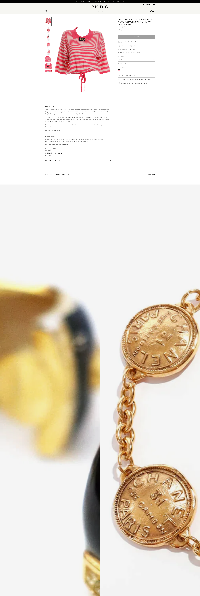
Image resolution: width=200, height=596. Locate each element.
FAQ (137, 83)
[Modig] (100, 6)
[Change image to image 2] (48, 30)
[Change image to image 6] (48, 59)
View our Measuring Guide (142, 79)
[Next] (123, 1)
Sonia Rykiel (121, 27)
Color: (121, 68)
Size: (121, 56)
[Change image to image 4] (48, 45)
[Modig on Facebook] (144, 4)
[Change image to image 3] (48, 37)
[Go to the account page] (150, 11)
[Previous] (76, 1)
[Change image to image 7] (48, 66)
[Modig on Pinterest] (148, 4)
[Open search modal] (46, 11)
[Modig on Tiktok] (150, 4)
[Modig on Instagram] (146, 4)
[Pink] (119, 70)
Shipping (120, 42)
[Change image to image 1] (48, 21)
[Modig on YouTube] (154, 4)
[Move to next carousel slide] (153, 174)
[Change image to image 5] (48, 52)
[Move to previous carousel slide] (149, 174)
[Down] (48, 73)
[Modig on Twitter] (152, 4)
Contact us (144, 83)
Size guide (123, 63)
